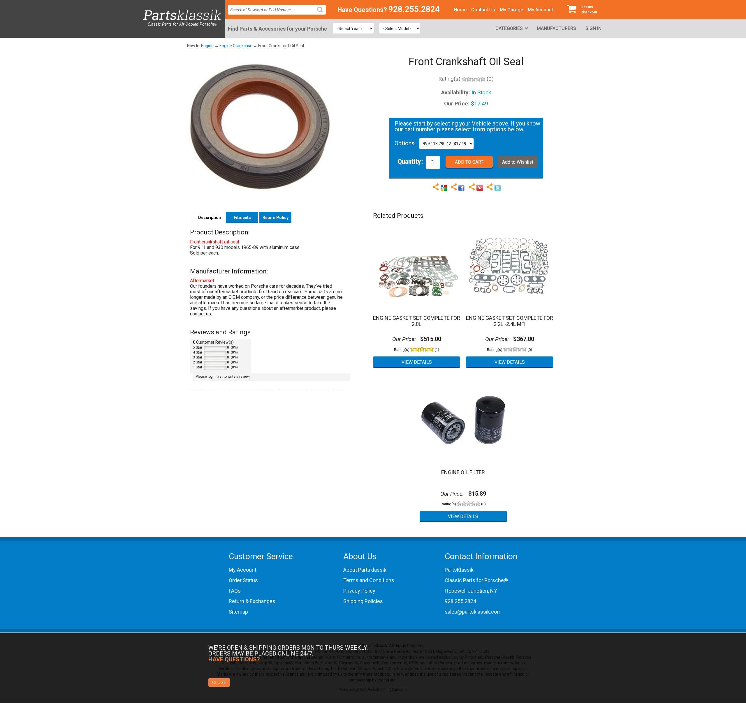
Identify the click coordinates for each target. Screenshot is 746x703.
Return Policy (275, 217)
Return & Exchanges (252, 601)
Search (322, 14)
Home (460, 10)
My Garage (511, 10)
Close (219, 682)
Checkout (588, 9)
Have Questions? (362, 9)
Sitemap (238, 612)
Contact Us (483, 10)
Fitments (242, 217)
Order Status (243, 580)
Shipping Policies (363, 601)
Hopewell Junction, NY (471, 591)
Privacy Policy (359, 591)
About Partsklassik (364, 570)
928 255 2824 (460, 601)
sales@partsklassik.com (473, 612)
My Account (540, 10)
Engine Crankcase (235, 46)
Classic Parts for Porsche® (476, 580)
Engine (207, 46)
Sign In (593, 28)
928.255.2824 (414, 9)
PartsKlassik (459, 570)
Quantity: (410, 161)
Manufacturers (556, 28)
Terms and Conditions (368, 580)
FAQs (235, 591)
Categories (509, 28)
